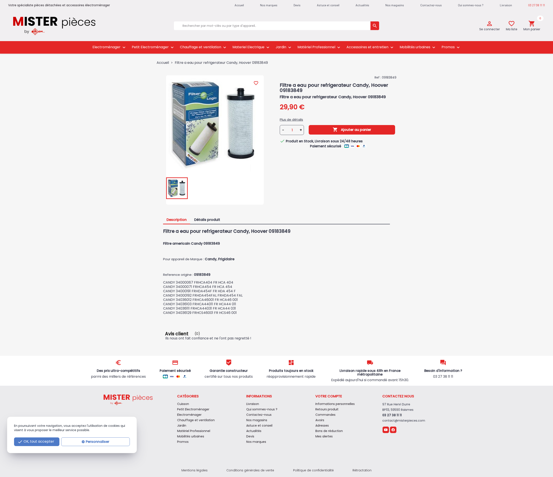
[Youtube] (385, 429)
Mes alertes (324, 436)
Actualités (362, 5)
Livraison (506, 5)
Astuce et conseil (328, 5)
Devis (297, 5)
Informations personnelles (335, 404)
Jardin (284, 47)
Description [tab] (177, 219)
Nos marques (268, 5)
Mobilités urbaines (418, 47)
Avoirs (319, 420)
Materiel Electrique (251, 47)
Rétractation (362, 470)
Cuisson (183, 404)
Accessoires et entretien (370, 47)
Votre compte (328, 396)
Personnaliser (97, 441)
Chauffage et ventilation (203, 47)
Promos (451, 47)
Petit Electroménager (153, 47)
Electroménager (109, 47)
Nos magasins (394, 5)
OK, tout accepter (35, 441)
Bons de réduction (329, 431)
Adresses (322, 425)
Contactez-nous (431, 5)
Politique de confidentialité (313, 470)
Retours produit (326, 409)
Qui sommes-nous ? (470, 5)
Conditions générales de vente (250, 470)
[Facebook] (393, 429)
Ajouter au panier (352, 129)
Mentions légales (194, 470)
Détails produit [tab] (207, 219)
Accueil (239, 5)
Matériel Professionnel (319, 47)
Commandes (325, 415)
